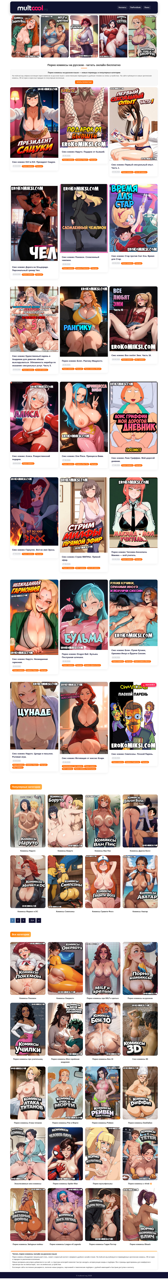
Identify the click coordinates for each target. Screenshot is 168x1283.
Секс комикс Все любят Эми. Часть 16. (131, 355)
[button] (152, 36)
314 (32, 920)
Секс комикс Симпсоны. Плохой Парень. (132, 754)
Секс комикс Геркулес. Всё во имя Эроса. (33, 550)
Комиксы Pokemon (82, 268)
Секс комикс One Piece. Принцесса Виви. (83, 456)
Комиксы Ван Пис (82, 464)
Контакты (122, 7)
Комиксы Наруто (82, 160)
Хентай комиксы (140, 172)
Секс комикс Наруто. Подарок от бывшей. (83, 152)
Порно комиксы (28, 166)
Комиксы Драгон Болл (92, 665)
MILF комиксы (140, 360)
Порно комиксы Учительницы (85, 769)
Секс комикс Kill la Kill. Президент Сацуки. (34, 162)
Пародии (39, 166)
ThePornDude (135, 7)
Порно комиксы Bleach (92, 369)
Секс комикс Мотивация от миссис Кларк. (83, 758)
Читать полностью (84, 82)
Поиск (147, 7)
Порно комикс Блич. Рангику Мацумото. (82, 361)
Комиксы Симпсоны (132, 762)
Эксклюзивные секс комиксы (73, 766)
